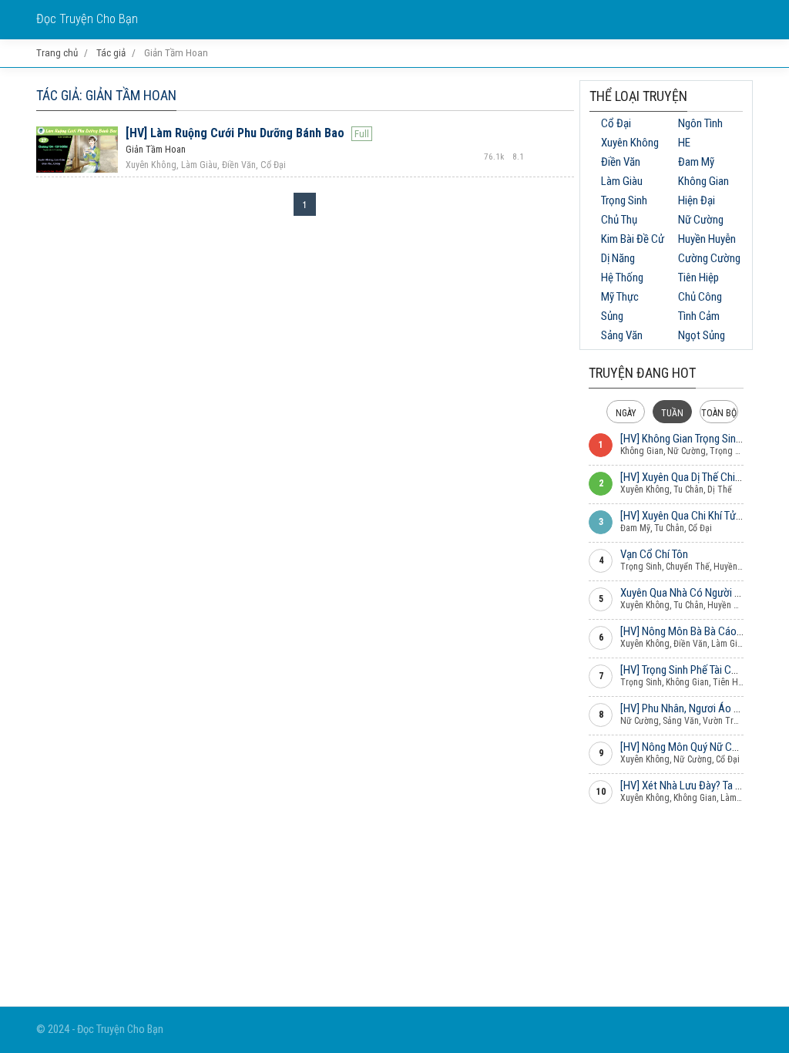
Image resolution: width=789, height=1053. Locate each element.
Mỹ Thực (620, 297)
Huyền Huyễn (707, 239)
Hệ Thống (622, 277)
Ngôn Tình (700, 123)
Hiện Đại (696, 200)
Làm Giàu (622, 181)
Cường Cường (709, 258)
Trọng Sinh (624, 200)
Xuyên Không (630, 143)
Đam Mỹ (696, 162)
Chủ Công (700, 297)
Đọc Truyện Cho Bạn (87, 19)
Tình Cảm (699, 316)
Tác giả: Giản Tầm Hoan (106, 95)
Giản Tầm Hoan (156, 149)
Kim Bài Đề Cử (632, 239)
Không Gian (703, 181)
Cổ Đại (616, 123)
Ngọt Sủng (701, 335)
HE (684, 143)
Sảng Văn (622, 335)
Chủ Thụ (619, 220)
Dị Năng (618, 258)
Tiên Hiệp (698, 277)
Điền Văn (620, 162)
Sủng (612, 316)
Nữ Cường (701, 220)
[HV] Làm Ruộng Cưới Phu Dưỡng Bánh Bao (235, 133)
